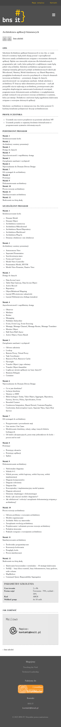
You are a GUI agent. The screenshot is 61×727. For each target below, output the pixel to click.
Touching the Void (30, 667)
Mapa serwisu (38, 3)
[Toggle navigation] (53, 15)
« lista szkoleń (8, 650)
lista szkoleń (18, 38)
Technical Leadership (30, 672)
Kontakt (53, 3)
